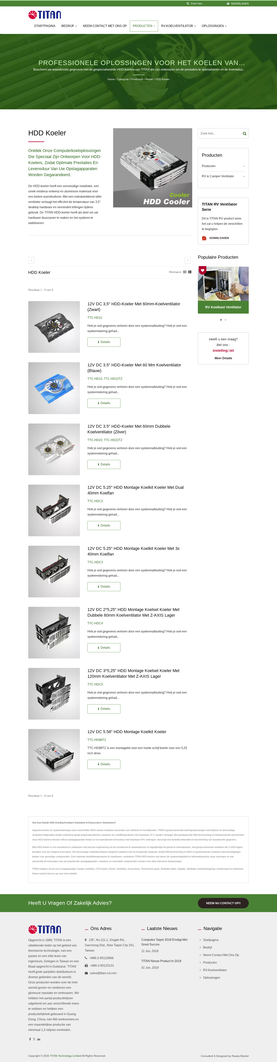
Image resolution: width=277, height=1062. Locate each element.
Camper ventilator (85, 869)
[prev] (31, 260)
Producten (143, 26)
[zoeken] (188, 3)
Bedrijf (68, 26)
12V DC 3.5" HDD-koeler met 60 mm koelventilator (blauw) (134, 368)
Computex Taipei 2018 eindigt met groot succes (164, 942)
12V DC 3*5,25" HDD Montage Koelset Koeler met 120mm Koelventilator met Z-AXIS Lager (133, 673)
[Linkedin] (38, 1039)
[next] (188, 260)
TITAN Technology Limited (65, 1055)
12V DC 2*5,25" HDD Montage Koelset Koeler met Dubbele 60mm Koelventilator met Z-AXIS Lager (133, 612)
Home (111, 79)
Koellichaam (223, 869)
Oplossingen (213, 26)
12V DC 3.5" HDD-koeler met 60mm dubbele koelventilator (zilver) (128, 429)
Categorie (123, 79)
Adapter (182, 869)
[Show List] (189, 271)
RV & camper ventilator (218, 176)
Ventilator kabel (168, 869)
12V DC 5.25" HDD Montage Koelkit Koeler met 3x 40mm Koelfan (133, 551)
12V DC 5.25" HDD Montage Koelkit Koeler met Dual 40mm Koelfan (135, 490)
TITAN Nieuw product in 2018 (161, 961)
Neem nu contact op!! (223, 903)
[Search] (245, 133)
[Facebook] (30, 1039)
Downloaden (219, 237)
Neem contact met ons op (105, 26)
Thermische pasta (150, 869)
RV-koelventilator (177, 26)
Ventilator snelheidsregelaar (201, 869)
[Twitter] (34, 1039)
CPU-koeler (102, 869)
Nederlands (240, 3)
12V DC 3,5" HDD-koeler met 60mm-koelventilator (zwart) (133, 307)
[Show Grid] (184, 271)
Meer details (223, 358)
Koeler (149, 79)
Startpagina (44, 26)
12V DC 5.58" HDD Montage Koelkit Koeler (126, 731)
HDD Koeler (162, 79)
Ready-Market (240, 1055)
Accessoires (134, 869)
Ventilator (121, 869)
